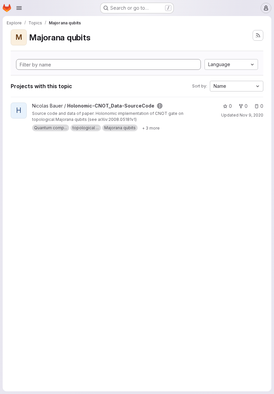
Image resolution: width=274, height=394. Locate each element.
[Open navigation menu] (19, 8)
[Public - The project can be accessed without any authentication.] (159, 106)
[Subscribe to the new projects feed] (258, 35)
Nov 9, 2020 (251, 115)
